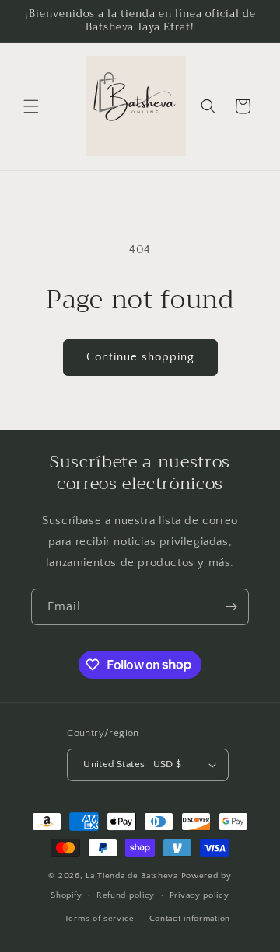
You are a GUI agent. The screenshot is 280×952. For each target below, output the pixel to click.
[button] (31, 106)
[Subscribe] (231, 607)
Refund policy (125, 895)
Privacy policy (199, 895)
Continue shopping (140, 356)
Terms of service (100, 918)
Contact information (189, 918)
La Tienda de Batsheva (133, 876)
